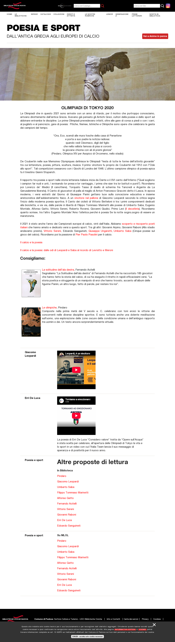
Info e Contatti (113, 619)
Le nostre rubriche (90, 15)
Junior (109, 14)
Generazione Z (121, 15)
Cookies (157, 619)
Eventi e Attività (71, 15)
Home (9, 14)
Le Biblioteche (21, 15)
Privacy (145, 619)
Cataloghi (45, 14)
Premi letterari (137, 15)
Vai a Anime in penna (155, 36)
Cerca (102, 6)
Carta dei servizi (131, 619)
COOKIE (142, 629)
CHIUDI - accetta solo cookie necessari (87, 637)
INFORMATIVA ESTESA (125, 629)
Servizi (34, 14)
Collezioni (58, 14)
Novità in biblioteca (155, 15)
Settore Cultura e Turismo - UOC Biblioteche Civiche (78, 619)
